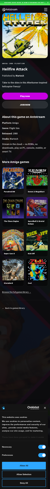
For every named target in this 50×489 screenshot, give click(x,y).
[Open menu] (46, 9)
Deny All (24, 483)
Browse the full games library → (16, 292)
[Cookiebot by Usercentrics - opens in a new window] (28, 408)
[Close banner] (45, 408)
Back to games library (13, 308)
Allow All (24, 465)
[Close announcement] (48, 3)
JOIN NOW (25, 104)
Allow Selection (24, 474)
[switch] (42, 455)
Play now (25, 96)
